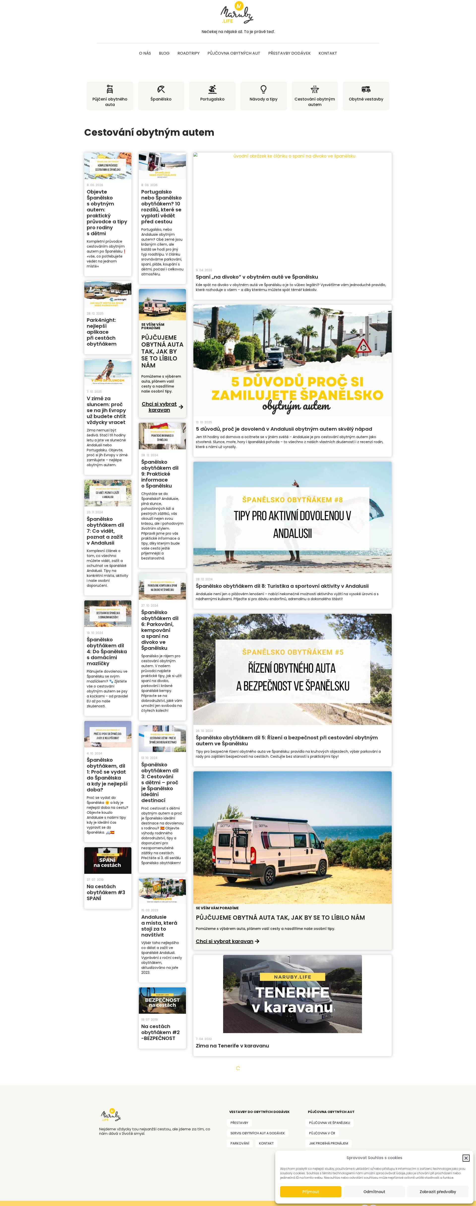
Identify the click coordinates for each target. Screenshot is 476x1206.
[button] (466, 1158)
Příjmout (310, 1191)
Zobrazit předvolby (438, 1191)
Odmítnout (374, 1191)
